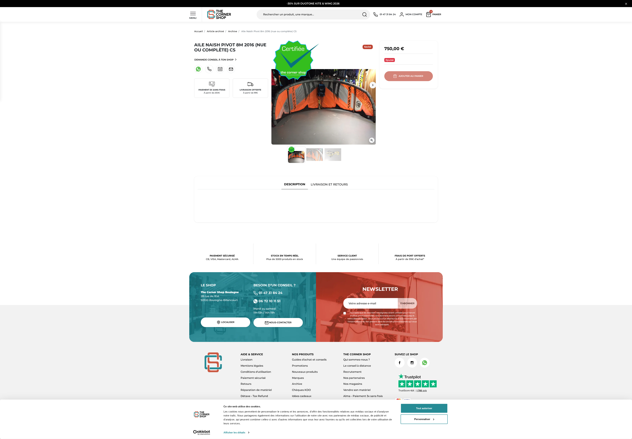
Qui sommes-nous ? (356, 359)
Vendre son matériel (356, 390)
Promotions (300, 365)
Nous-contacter (279, 322)
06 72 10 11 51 (269, 301)
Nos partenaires (354, 377)
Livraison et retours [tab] (329, 184)
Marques (298, 377)
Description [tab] (294, 184)
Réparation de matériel (256, 390)
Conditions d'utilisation (256, 371)
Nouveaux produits (305, 371)
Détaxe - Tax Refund (254, 396)
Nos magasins (352, 383)
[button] (434, 14)
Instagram (412, 363)
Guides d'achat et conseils (309, 359)
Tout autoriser (424, 408)
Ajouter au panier (411, 76)
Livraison (246, 359)
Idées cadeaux (301, 396)
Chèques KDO (301, 390)
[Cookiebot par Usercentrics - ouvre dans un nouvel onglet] (201, 432)
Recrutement (352, 371)
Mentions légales (252, 365)
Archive (232, 31)
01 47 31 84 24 (270, 293)
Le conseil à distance (357, 365)
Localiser (227, 322)
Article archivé (215, 31)
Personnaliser (422, 419)
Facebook (400, 363)
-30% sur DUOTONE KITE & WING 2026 (313, 3)
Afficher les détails (234, 432)
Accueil (198, 31)
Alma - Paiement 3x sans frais (363, 396)
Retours (246, 383)
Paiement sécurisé (253, 377)
